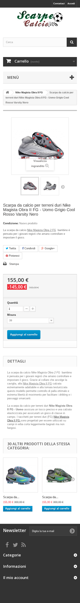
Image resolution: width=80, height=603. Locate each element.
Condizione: (10, 223)
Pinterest (13, 255)
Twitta (12, 248)
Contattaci (59, 3)
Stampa (14, 263)
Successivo (63, 187)
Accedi (71, 3)
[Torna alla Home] (7, 92)
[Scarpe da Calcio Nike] (40, 19)
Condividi (29, 248)
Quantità (12, 302)
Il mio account (16, 577)
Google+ (49, 248)
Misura (12, 314)
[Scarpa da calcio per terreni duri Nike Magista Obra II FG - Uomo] (30, 186)
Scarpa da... (11, 497)
